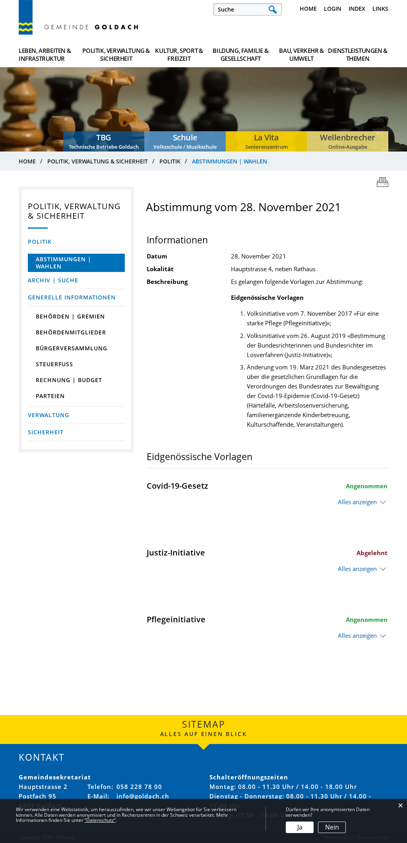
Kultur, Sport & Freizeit (179, 54)
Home (308, 8)
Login (332, 8)
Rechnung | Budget (69, 380)
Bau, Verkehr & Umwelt (301, 54)
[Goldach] (78, 17)
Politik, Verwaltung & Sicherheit (116, 54)
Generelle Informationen (72, 297)
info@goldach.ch (142, 796)
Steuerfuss (54, 364)
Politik (40, 241)
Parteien (50, 396)
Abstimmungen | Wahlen (71, 262)
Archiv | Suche (53, 280)
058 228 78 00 (139, 787)
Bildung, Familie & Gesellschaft (240, 54)
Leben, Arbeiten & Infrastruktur (45, 54)
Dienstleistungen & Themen (358, 54)
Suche (272, 9)
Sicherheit (46, 432)
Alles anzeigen (357, 502)
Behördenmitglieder (71, 332)
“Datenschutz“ (100, 820)
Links (380, 8)
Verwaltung (48, 415)
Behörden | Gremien (70, 316)
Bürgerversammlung (71, 348)
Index (357, 8)
